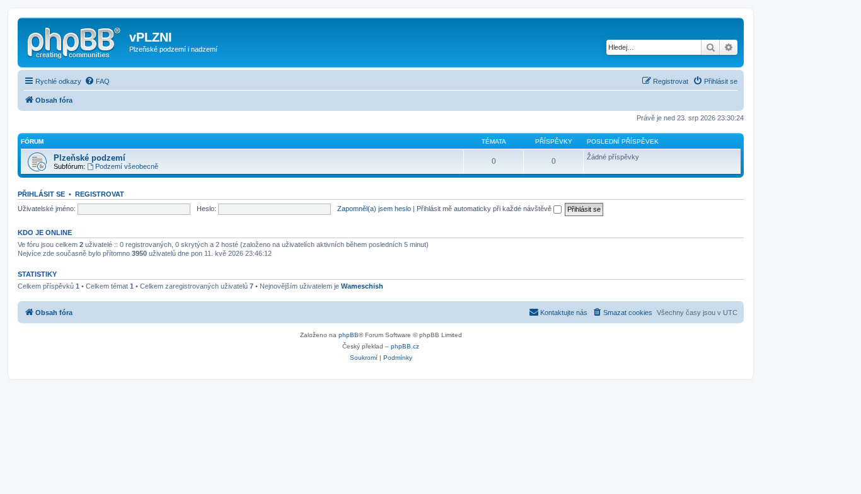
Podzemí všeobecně (126, 166)
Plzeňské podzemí (89, 158)
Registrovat (99, 194)
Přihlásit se (41, 194)
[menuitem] (97, 81)
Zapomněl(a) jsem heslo (374, 208)
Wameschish (362, 286)
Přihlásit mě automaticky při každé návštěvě (485, 208)
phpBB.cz (405, 346)
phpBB (348, 334)
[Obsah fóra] (75, 41)
